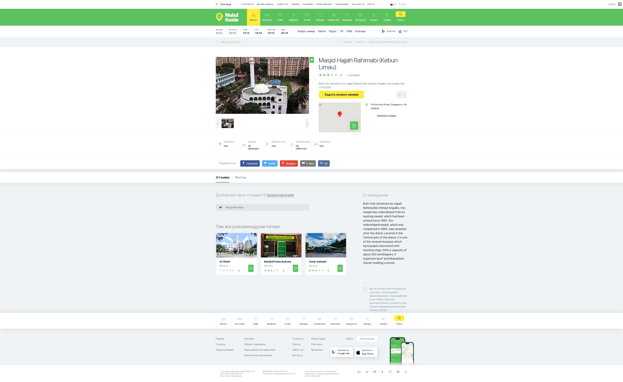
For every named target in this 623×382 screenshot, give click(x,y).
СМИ (349, 31)
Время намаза (265, 4)
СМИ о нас (298, 350)
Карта (371, 4)
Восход (233, 31)
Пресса (296, 344)
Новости (282, 4)
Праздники (342, 4)
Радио (332, 31)
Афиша (295, 4)
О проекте (247, 4)
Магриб (271, 31)
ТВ (341, 31)
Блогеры (360, 31)
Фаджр (219, 31)
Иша (284, 31)
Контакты (358, 4)
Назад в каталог (231, 42)
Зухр (246, 31)
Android (391, 31)
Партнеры (316, 344)
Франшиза (317, 350)
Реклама (308, 4)
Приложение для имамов (258, 355)
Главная (347, 42)
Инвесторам (318, 338)
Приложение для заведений (259, 350)
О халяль (220, 344)
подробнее (325, 87)
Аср (258, 31)
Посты (240, 177)
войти (612, 4)
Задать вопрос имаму (341, 94)
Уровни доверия (225, 350)
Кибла (322, 31)
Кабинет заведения (255, 344)
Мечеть (360, 42)
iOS (405, 31)
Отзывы (222, 177)
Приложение (324, 4)
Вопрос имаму (306, 31)
